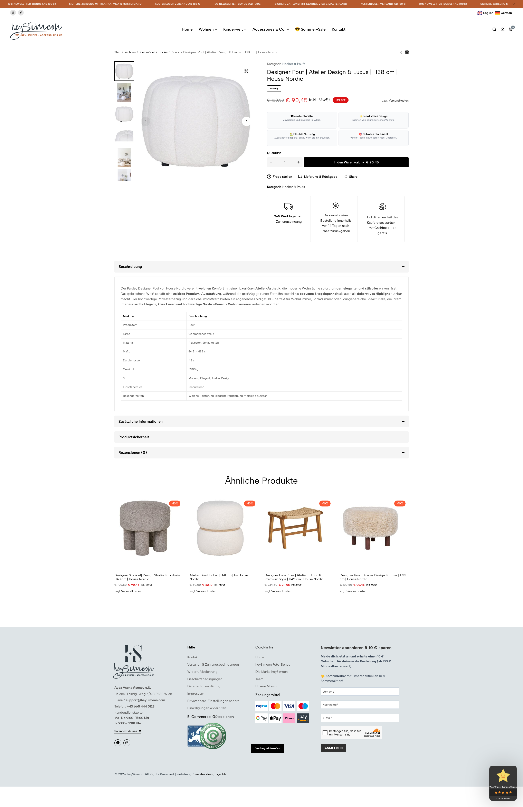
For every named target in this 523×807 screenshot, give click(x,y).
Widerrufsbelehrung (202, 672)
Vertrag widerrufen (267, 748)
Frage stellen (282, 177)
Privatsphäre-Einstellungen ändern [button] (213, 701)
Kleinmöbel (147, 52)
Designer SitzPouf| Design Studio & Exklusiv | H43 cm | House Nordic (148, 577)
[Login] (502, 30)
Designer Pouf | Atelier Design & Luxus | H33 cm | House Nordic (373, 577)
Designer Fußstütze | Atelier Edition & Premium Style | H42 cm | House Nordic (294, 577)
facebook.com (21, 12)
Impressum (195, 693)
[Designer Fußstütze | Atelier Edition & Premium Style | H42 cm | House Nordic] (295, 528)
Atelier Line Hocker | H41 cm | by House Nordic (219, 577)
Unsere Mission (266, 686)
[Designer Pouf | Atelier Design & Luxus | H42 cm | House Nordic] (401, 52)
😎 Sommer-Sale (310, 29)
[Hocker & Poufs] (407, 52)
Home (187, 29)
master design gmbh (210, 774)
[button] (246, 121)
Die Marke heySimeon (271, 672)
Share (353, 177)
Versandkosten (399, 100)
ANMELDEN (333, 748)
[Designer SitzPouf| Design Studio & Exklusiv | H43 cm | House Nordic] (145, 528)
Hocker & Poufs (169, 52)
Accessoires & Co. (269, 29)
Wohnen (206, 29)
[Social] (117, 742)
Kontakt (338, 29)
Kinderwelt (233, 29)
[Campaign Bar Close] (515, 4)
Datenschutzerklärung (203, 686)
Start (117, 52)
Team (259, 679)
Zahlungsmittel (267, 695)
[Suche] (494, 30)
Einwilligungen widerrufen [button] (206, 708)
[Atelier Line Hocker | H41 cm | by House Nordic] (220, 528)
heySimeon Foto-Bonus (272, 664)
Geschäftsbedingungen (204, 679)
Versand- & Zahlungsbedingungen (213, 664)
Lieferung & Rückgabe (320, 177)
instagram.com (13, 12)
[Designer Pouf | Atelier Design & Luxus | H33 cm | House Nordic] (370, 528)
